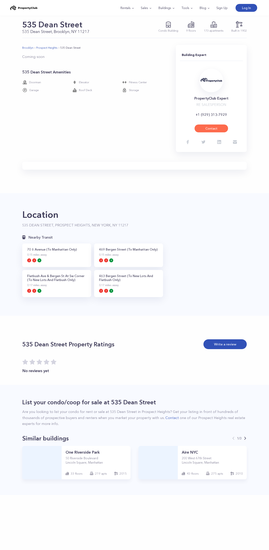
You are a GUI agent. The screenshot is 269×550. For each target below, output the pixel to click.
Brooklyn (27, 47)
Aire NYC (190, 452)
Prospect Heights (47, 47)
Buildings (164, 8)
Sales (144, 8)
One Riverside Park (83, 452)
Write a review (225, 344)
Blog (202, 8)
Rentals (125, 8)
